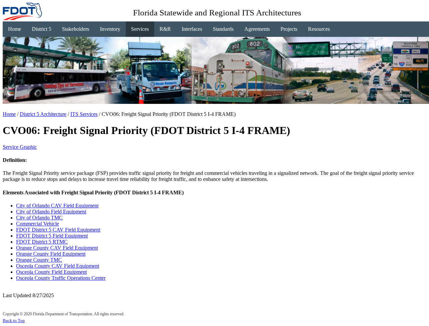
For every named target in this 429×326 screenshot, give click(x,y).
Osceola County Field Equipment (51, 272)
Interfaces (192, 29)
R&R (165, 29)
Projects (289, 29)
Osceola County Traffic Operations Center (61, 278)
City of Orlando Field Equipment (51, 211)
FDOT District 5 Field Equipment (52, 236)
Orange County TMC (39, 260)
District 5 (41, 29)
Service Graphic (20, 147)
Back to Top (14, 320)
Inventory (110, 29)
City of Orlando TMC (39, 217)
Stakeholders (75, 29)
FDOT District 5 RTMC (42, 242)
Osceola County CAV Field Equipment (57, 266)
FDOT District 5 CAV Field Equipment (58, 230)
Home (14, 29)
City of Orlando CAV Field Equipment (57, 205)
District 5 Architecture (43, 114)
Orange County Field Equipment (50, 254)
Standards (223, 29)
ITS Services (84, 114)
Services (140, 29)
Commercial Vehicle (37, 223)
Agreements (257, 29)
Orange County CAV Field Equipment (57, 248)
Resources (319, 29)
